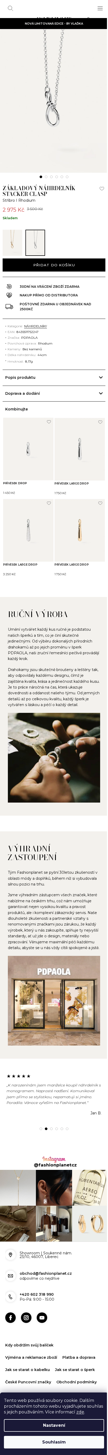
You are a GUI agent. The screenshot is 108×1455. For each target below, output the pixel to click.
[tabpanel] (54, 101)
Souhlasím (54, 1442)
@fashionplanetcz (53, 1158)
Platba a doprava (78, 1348)
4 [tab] (56, 177)
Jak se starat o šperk (75, 1360)
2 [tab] (46, 177)
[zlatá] (12, 243)
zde (80, 1411)
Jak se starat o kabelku (27, 1360)
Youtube (42, 1308)
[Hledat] (10, 8)
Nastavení (54, 1425)
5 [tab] (62, 177)
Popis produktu (20, 377)
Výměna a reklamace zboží (31, 1348)
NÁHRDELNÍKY (35, 326)
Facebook (10, 1308)
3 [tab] (51, 177)
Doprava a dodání (22, 393)
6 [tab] (67, 177)
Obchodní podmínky (76, 1372)
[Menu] (100, 8)
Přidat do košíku (54, 265)
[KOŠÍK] (89, 20)
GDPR (10, 1385)
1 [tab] (41, 177)
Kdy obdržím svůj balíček (29, 1336)
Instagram (26, 1308)
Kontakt (29, 1385)
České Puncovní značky (28, 1372)
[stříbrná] (35, 243)
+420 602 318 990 (37, 1285)
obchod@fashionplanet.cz (46, 1264)
